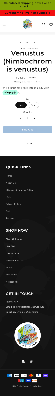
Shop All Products (15, 239)
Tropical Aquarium (23, 386)
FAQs (9, 197)
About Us (11, 182)
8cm (33, 105)
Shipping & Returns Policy (19, 190)
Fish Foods (11, 274)
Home (9, 175)
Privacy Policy (13, 204)
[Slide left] (20, 42)
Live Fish (10, 246)
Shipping (17, 82)
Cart (8, 211)
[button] (3, 24)
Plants (9, 267)
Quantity (27, 112)
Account (10, 218)
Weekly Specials (14, 260)
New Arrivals (12, 253)
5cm (21, 105)
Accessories (12, 281)
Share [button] (29, 143)
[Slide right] (34, 42)
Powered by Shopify (36, 386)
